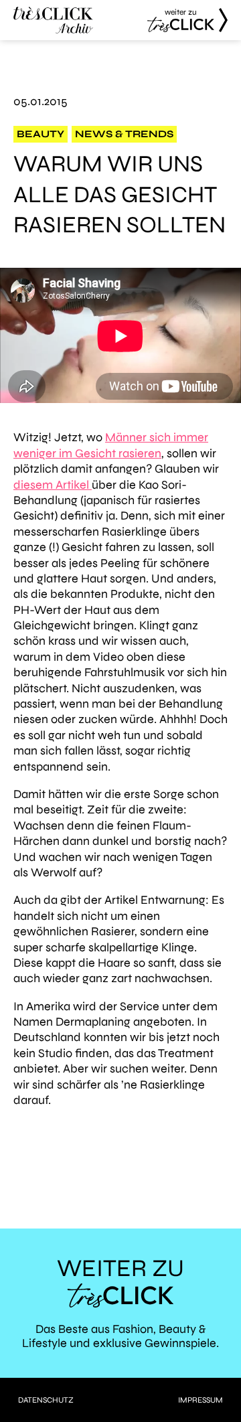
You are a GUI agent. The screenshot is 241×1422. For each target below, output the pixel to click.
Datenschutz (46, 1400)
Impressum (200, 1400)
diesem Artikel (52, 484)
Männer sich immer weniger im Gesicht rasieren (110, 445)
